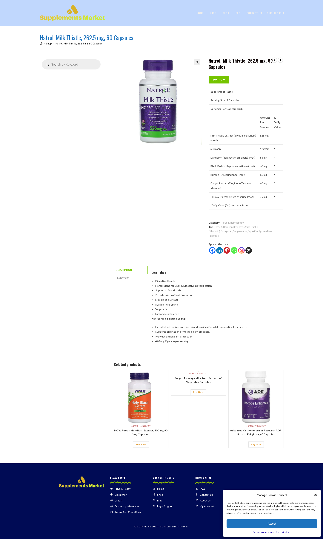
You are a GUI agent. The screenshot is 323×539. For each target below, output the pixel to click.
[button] (315, 495)
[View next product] (280, 60)
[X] (248, 250)
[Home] (41, 43)
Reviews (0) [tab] (122, 277)
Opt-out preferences (263, 532)
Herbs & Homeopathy (232, 222)
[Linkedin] (219, 250)
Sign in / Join (275, 13)
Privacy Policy (282, 532)
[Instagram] (241, 250)
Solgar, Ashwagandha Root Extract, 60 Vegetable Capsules (198, 380)
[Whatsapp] (234, 250)
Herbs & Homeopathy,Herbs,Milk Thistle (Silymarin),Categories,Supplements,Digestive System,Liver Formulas (241, 231)
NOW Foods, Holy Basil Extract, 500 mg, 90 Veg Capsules (140, 432)
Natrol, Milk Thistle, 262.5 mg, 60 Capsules (79, 43)
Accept (272, 523)
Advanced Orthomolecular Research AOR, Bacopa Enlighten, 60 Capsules (256, 432)
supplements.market (174, 526)
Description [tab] (124, 270)
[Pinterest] (227, 250)
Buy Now (219, 79)
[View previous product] (274, 60)
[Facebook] (212, 250)
